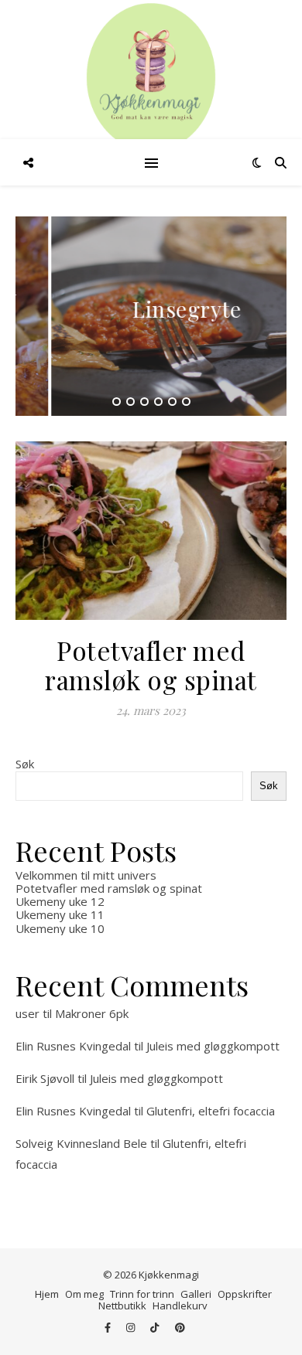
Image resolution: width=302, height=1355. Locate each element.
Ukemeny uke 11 (60, 914)
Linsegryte (151, 308)
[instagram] (131, 1328)
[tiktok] (155, 1328)
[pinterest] (180, 1328)
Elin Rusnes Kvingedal (73, 1046)
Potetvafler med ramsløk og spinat (151, 664)
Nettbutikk (122, 1305)
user (27, 1013)
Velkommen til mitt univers (85, 875)
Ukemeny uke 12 (60, 901)
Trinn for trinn (142, 1294)
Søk (24, 763)
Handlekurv (180, 1305)
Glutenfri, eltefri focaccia (210, 1110)
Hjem (47, 1294)
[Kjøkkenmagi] (151, 77)
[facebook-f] (109, 1328)
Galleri (195, 1294)
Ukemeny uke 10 (60, 928)
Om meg (84, 1294)
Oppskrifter (245, 1294)
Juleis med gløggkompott (213, 1046)
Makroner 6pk (92, 1013)
